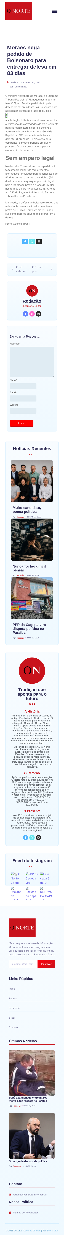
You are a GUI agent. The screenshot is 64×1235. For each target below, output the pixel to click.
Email (13, 392)
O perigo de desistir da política (28, 1161)
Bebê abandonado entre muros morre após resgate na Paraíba (28, 1099)
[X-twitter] (32, 241)
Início (12, 988)
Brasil (12, 1017)
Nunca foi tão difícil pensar (29, 568)
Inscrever (46, 963)
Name (13, 380)
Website (14, 405)
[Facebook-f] (25, 241)
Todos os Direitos (32, 1230)
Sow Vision (52, 1230)
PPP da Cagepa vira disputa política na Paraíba (29, 629)
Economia (14, 1008)
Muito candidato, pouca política (27, 510)
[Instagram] (39, 241)
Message (15, 344)
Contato (13, 1027)
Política (14, 82)
